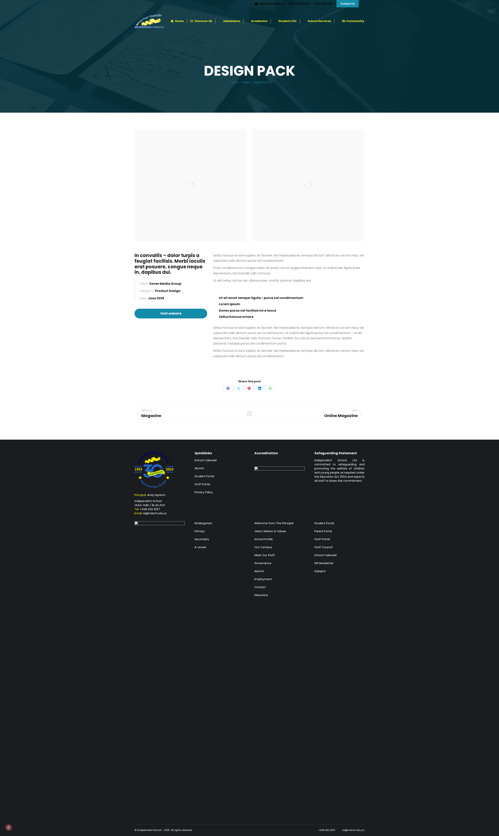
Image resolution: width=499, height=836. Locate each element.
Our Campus (263, 547)
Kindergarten (203, 523)
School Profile (263, 539)
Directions (261, 595)
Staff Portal (202, 484)
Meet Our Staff (264, 555)
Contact (260, 587)
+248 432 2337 (150, 509)
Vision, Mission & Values (270, 531)
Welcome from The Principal (273, 523)
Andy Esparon (156, 495)
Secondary (202, 539)
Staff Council (323, 547)
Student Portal (204, 476)
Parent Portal (323, 531)
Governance (262, 563)
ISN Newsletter (324, 563)
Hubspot (320, 571)
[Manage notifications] (8, 827)
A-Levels (200, 547)
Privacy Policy (204, 492)
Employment (263, 579)
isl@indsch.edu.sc (155, 513)
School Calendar (206, 460)
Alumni (199, 468)
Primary (200, 531)
